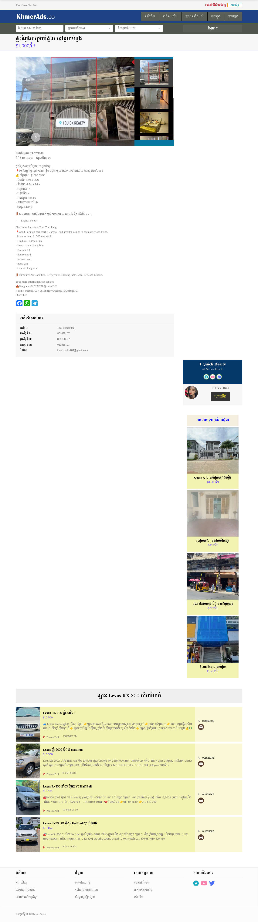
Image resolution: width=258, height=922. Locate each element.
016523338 (208, 758)
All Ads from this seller (212, 369)
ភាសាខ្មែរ (234, 5)
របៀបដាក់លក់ (141, 882)
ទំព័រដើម (138, 897)
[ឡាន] (201, 727)
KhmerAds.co (39, 914)
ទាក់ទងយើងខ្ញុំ (82, 882)
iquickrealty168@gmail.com (72, 350)
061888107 (63, 333)
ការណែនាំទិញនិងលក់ (86, 889)
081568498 (208, 721)
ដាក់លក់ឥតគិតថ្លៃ (143, 889)
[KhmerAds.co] (51, 16)
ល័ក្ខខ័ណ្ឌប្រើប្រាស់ (25, 889)
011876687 (208, 794)
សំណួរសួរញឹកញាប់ (85, 897)
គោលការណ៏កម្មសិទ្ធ (26, 897)
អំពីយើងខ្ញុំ (21, 882)
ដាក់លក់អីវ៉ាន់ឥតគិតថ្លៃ (215, 5)
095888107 (63, 339)
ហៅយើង (220, 396)
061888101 (63, 344)
